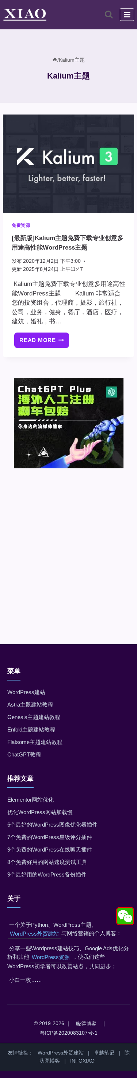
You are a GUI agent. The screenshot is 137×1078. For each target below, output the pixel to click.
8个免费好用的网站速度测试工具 (47, 862)
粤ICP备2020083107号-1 (69, 1033)
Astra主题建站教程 (30, 704)
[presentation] (68, 164)
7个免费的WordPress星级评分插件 (49, 837)
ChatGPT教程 (24, 754)
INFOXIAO (82, 1061)
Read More (44, 342)
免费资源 (21, 225)
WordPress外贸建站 (34, 933)
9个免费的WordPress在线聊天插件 (49, 849)
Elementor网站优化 (30, 799)
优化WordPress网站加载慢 (40, 812)
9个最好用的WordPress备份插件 (47, 874)
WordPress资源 (51, 957)
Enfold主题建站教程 (31, 729)
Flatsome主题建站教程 (34, 742)
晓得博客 (86, 1024)
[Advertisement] (68, 546)
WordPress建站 (26, 692)
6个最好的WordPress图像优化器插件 (52, 824)
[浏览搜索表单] (108, 14)
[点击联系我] (125, 916)
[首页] (54, 60)
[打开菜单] (127, 14)
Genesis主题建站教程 (33, 717)
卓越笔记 (104, 1053)
